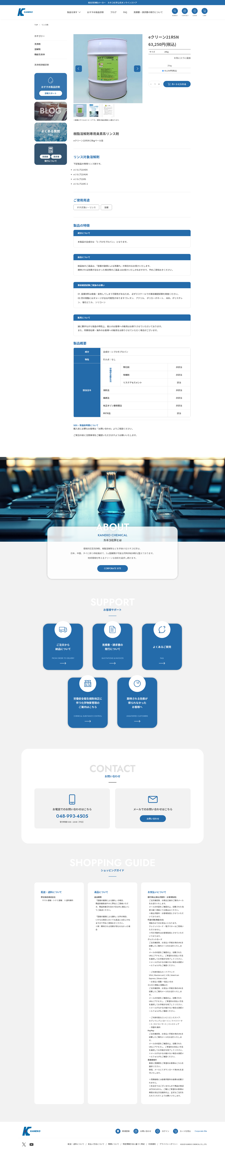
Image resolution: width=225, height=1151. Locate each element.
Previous (78, 68)
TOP (36, 24)
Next (137, 68)
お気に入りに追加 (182, 58)
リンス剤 (45, 24)
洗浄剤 (37, 43)
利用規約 (152, 1144)
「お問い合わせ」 (104, 428)
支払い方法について (96, 1144)
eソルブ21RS (79, 179)
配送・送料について (76, 1144)
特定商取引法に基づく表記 (134, 1144)
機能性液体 (39, 54)
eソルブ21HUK (80, 174)
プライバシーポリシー (169, 1144)
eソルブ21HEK (80, 169)
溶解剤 (37, 49)
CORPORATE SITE (112, 568)
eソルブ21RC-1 (80, 183)
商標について (113, 1144)
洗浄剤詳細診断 (41, 64)
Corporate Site (201, 1131)
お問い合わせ (153, 818)
